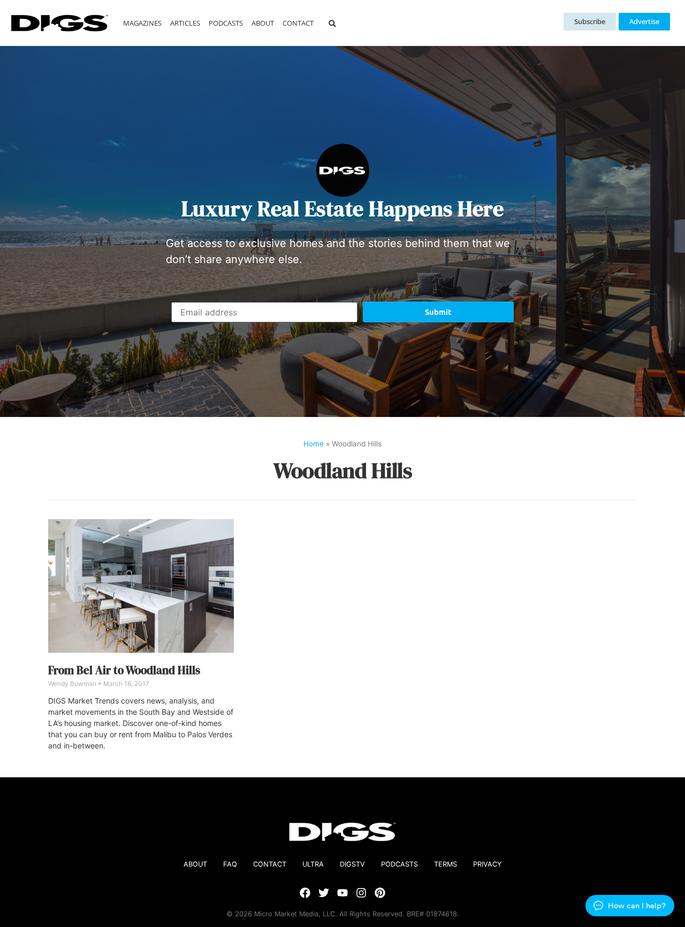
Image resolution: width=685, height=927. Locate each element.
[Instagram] (361, 892)
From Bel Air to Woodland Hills (124, 670)
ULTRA (313, 864)
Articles (185, 23)
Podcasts (226, 23)
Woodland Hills (342, 470)
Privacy (487, 864)
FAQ (230, 864)
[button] (332, 23)
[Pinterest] (380, 892)
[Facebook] (305, 892)
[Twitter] (323, 892)
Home (313, 443)
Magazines (142, 23)
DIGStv (352, 864)
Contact (298, 23)
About (263, 23)
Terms (445, 864)
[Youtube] (342, 892)
